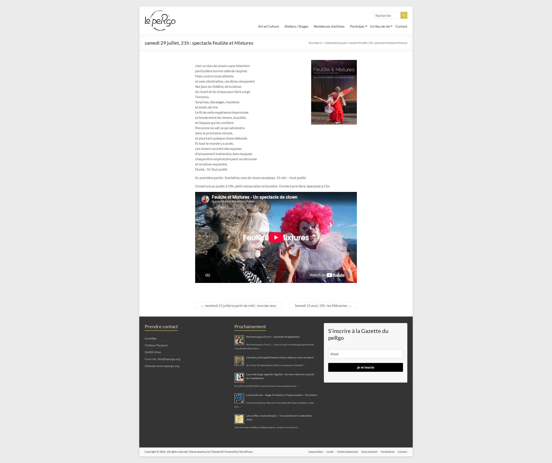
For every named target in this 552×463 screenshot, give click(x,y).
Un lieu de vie (380, 26)
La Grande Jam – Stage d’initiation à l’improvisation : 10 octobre (281, 395)
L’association (316, 451)
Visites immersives (347, 451)
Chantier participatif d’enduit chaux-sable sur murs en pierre (280, 357)
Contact (401, 26)
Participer (357, 26)
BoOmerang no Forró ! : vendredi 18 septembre (273, 336)
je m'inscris (365, 367)
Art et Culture (268, 26)
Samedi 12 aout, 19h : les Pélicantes (323, 305)
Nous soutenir (369, 451)
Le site (330, 451)
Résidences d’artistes (329, 26)
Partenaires (387, 451)
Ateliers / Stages (296, 26)
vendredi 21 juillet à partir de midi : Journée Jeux (238, 305)
